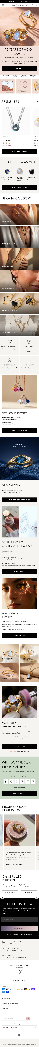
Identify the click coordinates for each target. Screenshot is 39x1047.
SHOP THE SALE (19, 68)
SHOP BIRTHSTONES (19, 430)
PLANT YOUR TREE (19, 793)
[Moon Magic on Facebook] (16, 1035)
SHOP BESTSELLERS (19, 151)
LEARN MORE (19, 571)
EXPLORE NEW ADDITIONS (19, 500)
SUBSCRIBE (19, 929)
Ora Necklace (7, 140)
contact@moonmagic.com (16, 1024)
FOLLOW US (11, 893)
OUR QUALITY (19, 747)
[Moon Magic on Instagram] (19, 1035)
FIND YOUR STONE (19, 187)
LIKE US (29, 893)
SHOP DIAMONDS (19, 635)
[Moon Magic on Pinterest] (24, 1035)
